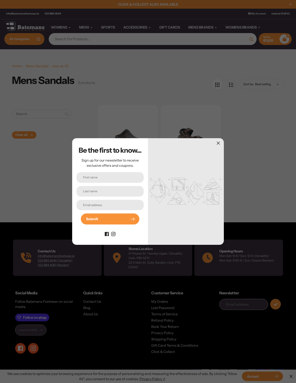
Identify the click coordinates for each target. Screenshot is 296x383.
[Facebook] (107, 233)
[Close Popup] (218, 143)
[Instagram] (113, 233)
